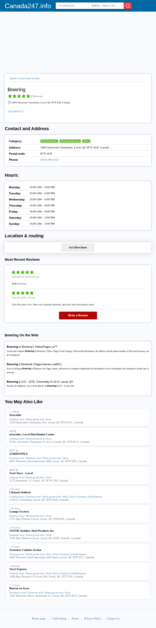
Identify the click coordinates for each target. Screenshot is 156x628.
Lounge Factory (19, 511)
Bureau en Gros (19, 588)
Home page (39, 618)
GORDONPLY (18, 453)
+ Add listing (58, 618)
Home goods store (70, 140)
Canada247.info (28, 6)
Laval (21, 78)
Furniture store (49, 140)
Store (86, 140)
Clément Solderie (20, 492)
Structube (15, 415)
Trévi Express (18, 569)
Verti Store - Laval (21, 473)
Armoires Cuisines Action (25, 549)
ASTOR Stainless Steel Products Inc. (32, 530)
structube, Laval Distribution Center (32, 434)
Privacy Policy (92, 618)
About (75, 618)
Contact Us (113, 618)
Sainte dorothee (33, 78)
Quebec (13, 78)
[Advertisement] (78, 41)
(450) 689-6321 (16, 111)
